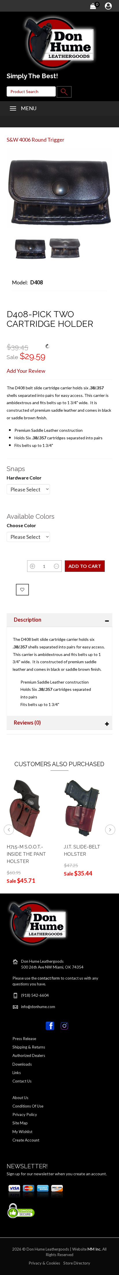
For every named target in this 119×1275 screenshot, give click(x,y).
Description (27, 619)
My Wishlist (22, 1131)
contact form (49, 978)
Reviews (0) (27, 722)
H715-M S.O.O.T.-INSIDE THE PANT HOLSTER (26, 854)
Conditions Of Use (27, 1106)
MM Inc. (94, 1249)
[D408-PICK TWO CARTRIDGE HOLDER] (30, 247)
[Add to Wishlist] (22, 589)
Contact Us (21, 1081)
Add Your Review (26, 371)
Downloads (22, 1064)
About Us (20, 1097)
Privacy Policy (24, 1114)
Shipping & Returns (28, 1047)
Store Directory (76, 1263)
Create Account (25, 1140)
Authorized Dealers (28, 1055)
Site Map (20, 1123)
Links (16, 1072)
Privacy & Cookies (44, 1263)
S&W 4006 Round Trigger (35, 139)
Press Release (24, 1038)
